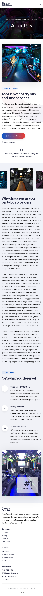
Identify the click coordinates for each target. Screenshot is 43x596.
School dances (7, 557)
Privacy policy (13, 588)
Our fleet (5, 532)
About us (5, 538)
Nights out (6, 560)
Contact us (6, 541)
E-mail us (5, 579)
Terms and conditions (27, 588)
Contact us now (24, 156)
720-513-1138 (7, 570)
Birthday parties (8, 554)
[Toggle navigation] (40, 4)
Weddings (5, 551)
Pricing (4, 535)
